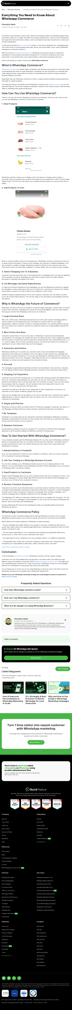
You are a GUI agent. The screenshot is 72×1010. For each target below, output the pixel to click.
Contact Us (5, 825)
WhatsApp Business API (23, 53)
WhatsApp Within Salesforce (45, 880)
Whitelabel (5, 838)
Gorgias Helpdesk (43, 838)
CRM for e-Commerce (8, 890)
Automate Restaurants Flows (46, 890)
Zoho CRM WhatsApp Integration (46, 903)
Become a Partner (7, 832)
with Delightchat (41, 933)
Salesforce (40, 832)
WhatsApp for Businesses (44, 907)
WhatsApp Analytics (7, 900)
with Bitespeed (41, 965)
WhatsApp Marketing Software (45, 897)
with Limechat (40, 939)
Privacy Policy (28, 1002)
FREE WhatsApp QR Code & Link (13, 868)
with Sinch (39, 949)
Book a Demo (36, 658)
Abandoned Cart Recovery (9, 897)
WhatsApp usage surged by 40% (46, 561)
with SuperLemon (42, 936)
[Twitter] (61, 25)
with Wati (39, 929)
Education (4, 942)
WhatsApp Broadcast (8, 877)
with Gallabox (40, 962)
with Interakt (40, 926)
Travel (3, 952)
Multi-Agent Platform (7, 894)
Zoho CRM (40, 822)
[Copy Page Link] (57, 25)
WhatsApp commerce (9, 69)
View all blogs (63, 669)
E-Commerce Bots (7, 887)
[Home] (36, 789)
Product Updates (7, 861)
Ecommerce (5, 926)
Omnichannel (5, 916)
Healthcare (5, 939)
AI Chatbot (5, 903)
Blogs (3, 854)
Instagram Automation (9, 913)
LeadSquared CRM (42, 828)
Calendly (39, 835)
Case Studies (5, 851)
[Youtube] (9, 978)
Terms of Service (38, 1002)
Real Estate (6, 946)
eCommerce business (21, 556)
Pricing (4, 835)
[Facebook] (65, 25)
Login (3, 842)
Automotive (5, 949)
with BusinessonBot (42, 952)
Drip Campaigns (6, 884)
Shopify (39, 819)
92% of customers (24, 45)
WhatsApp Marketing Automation (46, 900)
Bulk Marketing (6, 910)
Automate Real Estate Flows (45, 887)
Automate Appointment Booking (46, 894)
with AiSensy (40, 959)
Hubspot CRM (41, 825)
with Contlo (40, 946)
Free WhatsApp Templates (9, 858)
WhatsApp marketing (55, 84)
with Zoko (39, 942)
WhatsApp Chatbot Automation (45, 910)
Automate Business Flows (44, 884)
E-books (4, 864)
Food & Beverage (7, 936)
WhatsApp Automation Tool (44, 877)
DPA (45, 1002)
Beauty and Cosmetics (8, 929)
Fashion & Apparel (7, 933)
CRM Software (6, 907)
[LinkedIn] (68, 25)
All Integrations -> (42, 842)
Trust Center (5, 822)
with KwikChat (41, 956)
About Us (4, 819)
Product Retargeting (7, 880)
